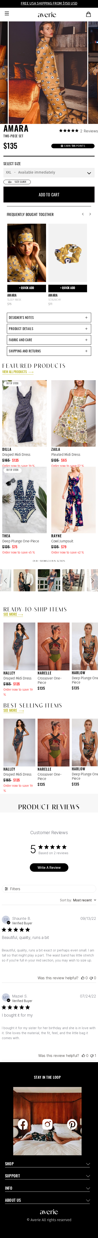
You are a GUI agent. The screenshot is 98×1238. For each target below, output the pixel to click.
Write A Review (49, 867)
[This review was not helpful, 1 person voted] (91, 1055)
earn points (74, 145)
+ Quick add (26, 288)
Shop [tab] (9, 1164)
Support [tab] (12, 1176)
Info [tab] (8, 1189)
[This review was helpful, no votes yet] (82, 978)
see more (10, 615)
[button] (6, 580)
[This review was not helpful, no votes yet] (91, 978)
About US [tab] (13, 1201)
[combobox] (78, 900)
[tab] (49, 317)
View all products (14, 372)
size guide (20, 181)
